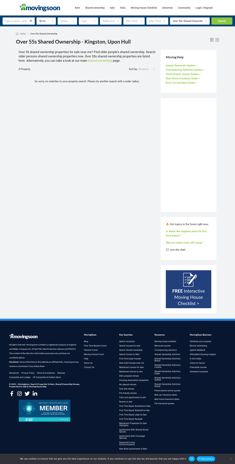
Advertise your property (200, 341)
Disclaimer (14, 373)
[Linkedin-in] (35, 393)
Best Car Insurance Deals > (181, 82)
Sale (112, 7)
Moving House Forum (94, 354)
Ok (191, 458)
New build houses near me (131, 363)
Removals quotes (162, 346)
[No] (230, 459)
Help (86, 358)
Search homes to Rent (129, 354)
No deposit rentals (127, 384)
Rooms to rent (125, 402)
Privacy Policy (27, 373)
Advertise (167, 7)
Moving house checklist (165, 341)
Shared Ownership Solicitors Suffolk (167, 379)
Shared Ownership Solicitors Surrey (167, 385)
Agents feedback (197, 350)
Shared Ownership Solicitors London (167, 366)
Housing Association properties (133, 380)
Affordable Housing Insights (203, 354)
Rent (77, 7)
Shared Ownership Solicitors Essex (167, 372)
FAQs (123, 7)
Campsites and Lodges (19, 377)
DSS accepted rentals (129, 376)
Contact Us (89, 367)
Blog (86, 341)
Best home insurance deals (166, 399)
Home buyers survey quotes (167, 390)
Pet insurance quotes (164, 403)
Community (184, 7)
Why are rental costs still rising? (184, 242)
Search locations (127, 341)
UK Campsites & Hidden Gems (47, 377)
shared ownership (100, 60)
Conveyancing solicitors (165, 350)
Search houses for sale (129, 346)
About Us (88, 363)
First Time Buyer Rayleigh (131, 419)
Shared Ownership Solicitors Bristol (167, 359)
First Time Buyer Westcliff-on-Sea (134, 410)
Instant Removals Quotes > (181, 65)
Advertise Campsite (199, 371)
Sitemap (61, 373)
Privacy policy (205, 458)
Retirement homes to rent (131, 371)
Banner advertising (198, 346)
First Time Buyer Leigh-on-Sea (133, 414)
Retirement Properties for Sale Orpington (133, 424)
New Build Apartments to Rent (133, 449)
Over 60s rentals (126, 389)
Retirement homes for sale (131, 367)
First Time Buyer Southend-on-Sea (135, 406)
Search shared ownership (131, 350)
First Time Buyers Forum (95, 346)
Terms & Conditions (46, 373)
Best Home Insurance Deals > (183, 78)
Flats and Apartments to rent (132, 397)
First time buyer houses (130, 358)
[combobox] (46, 21)
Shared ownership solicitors (167, 354)
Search (222, 21)
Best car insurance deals (165, 395)
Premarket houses (198, 367)
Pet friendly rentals (128, 393)
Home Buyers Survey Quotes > (183, 74)
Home (23, 33)
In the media (195, 358)
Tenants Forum (91, 350)
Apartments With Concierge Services (132, 437)
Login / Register (204, 7)
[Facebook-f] (11, 393)
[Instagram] (19, 393)
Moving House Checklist (144, 7)
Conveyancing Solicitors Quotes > (185, 69)
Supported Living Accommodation (127, 443)
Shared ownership (95, 7)
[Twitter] (27, 393)
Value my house (197, 363)
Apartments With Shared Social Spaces (133, 430)
